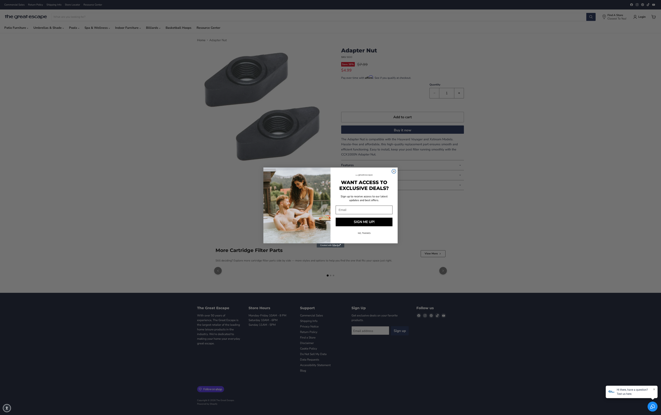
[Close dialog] (394, 171)
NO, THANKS (364, 233)
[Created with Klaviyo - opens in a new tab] (330, 245)
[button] (7, 408)
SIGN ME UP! (364, 222)
